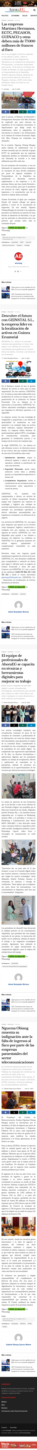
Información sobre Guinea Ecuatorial (14, 1411)
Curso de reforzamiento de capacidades (15, 966)
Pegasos (19, 245)
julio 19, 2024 (16, 89)
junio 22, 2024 (26, 702)
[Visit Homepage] (17, 10)
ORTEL (5, 1327)
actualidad (14, 242)
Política (5, 16)
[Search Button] (34, 10)
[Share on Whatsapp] (23, 111)
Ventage (26, 245)
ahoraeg (6, 89)
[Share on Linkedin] (31, 111)
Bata (3, 1405)
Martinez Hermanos (8, 245)
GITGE (30, 1323)
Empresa (17, 20)
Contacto (4, 1427)
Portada (4, 20)
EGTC (22, 242)
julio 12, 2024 (25, 358)
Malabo (4, 1402)
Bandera (4, 1408)
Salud (24, 16)
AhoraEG (8, 1430)
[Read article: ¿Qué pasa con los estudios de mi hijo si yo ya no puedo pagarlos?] (6, 289)
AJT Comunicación (25, 1433)
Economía (15, 16)
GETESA (22, 1323)
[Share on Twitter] (14, 111)
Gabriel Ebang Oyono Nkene (12, 1089)
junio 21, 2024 (29, 1089)
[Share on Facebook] (6, 111)
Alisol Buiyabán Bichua (11, 358)
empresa (22, 594)
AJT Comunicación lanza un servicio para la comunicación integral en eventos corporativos (23, 296)
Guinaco (28, 242)
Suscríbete (13, 1427)
